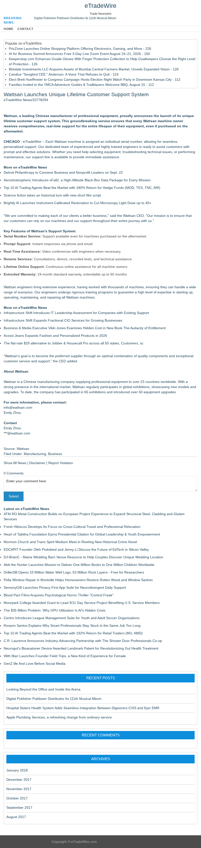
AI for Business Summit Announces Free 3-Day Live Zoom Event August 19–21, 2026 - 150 (79, 54)
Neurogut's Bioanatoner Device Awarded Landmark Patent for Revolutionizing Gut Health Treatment (81, 648)
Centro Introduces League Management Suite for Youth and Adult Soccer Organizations (71, 618)
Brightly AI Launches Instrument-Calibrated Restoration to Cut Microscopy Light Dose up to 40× (77, 203)
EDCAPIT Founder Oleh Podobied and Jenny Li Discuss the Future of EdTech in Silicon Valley (76, 549)
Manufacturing (35, 454)
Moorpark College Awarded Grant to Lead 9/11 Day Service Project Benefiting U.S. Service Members (82, 603)
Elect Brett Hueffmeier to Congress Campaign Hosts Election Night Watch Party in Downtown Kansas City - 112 (94, 79)
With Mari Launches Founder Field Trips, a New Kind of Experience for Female (65, 656)
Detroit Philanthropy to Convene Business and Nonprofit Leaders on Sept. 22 (63, 172)
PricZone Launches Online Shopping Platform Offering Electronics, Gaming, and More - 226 (80, 49)
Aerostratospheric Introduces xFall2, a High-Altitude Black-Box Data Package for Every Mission (77, 180)
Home (8, 29)
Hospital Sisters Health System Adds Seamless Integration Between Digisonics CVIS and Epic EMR (82, 708)
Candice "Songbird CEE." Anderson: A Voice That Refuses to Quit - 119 (63, 74)
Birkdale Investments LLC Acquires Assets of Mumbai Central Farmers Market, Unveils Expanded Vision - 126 (94, 69)
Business (55, 454)
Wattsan (10, 382)
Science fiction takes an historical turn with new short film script (52, 195)
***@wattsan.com (17, 433)
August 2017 (16, 817)
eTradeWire (100, 5)
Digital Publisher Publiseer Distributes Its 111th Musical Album (75, 18)
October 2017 (17, 798)
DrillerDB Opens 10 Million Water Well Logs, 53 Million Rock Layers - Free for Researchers (74, 572)
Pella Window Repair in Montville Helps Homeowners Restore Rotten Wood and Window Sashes (78, 580)
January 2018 (17, 770)
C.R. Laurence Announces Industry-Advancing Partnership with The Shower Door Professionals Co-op (83, 641)
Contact (25, 29)
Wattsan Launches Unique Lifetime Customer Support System (76, 94)
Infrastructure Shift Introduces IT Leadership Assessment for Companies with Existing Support (76, 313)
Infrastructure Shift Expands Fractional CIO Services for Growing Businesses (63, 320)
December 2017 (18, 780)
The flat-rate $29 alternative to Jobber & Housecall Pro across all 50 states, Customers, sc (73, 343)
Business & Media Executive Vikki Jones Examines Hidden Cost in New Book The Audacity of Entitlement (85, 328)
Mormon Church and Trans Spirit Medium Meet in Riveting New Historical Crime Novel (70, 542)
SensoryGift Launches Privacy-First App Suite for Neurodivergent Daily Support (65, 587)
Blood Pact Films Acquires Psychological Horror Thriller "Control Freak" (58, 595)
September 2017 (19, 807)
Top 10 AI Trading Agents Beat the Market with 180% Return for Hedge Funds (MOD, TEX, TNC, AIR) (82, 188)
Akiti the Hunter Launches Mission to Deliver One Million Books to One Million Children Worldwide (79, 565)
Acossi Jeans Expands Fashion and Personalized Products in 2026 (55, 336)
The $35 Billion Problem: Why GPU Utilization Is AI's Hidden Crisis (54, 610)
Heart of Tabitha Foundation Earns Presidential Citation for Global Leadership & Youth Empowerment (82, 534)
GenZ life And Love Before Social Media (34, 663)
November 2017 (18, 789)
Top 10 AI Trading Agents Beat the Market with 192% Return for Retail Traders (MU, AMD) (73, 633)
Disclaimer (37, 463)
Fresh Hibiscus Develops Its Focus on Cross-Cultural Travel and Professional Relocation (72, 527)
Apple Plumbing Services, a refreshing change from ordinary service (59, 717)
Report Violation (60, 463)
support (30, 147)
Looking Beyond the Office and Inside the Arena (43, 689)
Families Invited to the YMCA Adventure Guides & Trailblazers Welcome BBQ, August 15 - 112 (81, 85)
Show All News (15, 463)
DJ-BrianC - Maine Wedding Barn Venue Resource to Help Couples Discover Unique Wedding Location (83, 557)
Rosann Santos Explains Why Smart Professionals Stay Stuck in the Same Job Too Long (72, 625)
